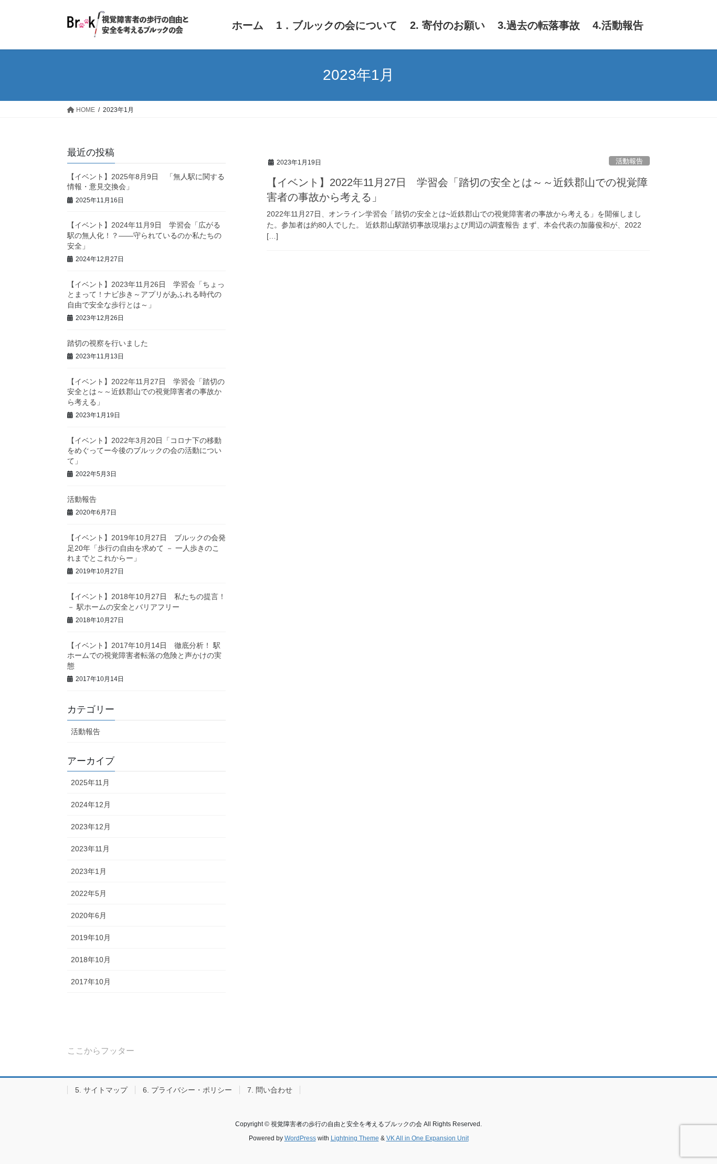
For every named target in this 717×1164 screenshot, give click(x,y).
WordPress (300, 1138)
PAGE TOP (690, 1120)
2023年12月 (91, 826)
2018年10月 (91, 959)
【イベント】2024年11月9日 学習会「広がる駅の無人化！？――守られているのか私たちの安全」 (144, 235)
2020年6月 (89, 915)
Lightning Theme (355, 1138)
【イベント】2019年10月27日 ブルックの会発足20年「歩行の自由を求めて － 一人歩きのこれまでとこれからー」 (146, 547)
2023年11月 (90, 848)
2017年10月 (91, 981)
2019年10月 (91, 937)
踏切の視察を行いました (107, 343)
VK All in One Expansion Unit (427, 1138)
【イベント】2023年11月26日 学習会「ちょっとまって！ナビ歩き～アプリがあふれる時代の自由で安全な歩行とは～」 (146, 294)
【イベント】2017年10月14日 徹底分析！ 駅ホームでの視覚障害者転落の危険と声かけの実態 (144, 655)
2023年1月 (89, 871)
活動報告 (629, 161)
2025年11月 (90, 782)
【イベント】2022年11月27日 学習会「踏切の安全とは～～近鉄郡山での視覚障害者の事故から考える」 (146, 391)
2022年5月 (89, 893)
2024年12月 (91, 804)
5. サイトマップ (101, 1090)
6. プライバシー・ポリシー (187, 1090)
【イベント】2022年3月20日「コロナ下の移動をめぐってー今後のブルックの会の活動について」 (144, 450)
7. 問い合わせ (269, 1090)
